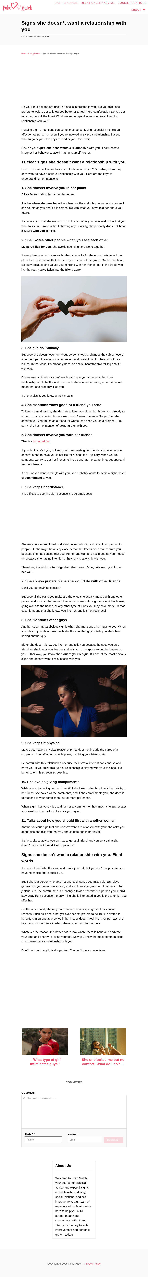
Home (23, 54)
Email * (73, 1134)
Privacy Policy (92, 1263)
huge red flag (41, 441)
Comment (28, 1092)
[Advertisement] (74, 83)
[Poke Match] (17, 7)
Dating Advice (34, 54)
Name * (30, 1134)
